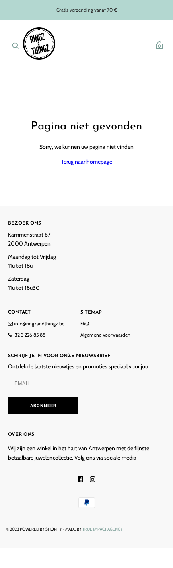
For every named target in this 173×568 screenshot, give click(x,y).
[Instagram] (92, 480)
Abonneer (43, 405)
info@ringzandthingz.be (38, 323)
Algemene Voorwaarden (105, 335)
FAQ (84, 323)
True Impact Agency (102, 529)
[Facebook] (80, 480)
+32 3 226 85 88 (28, 335)
